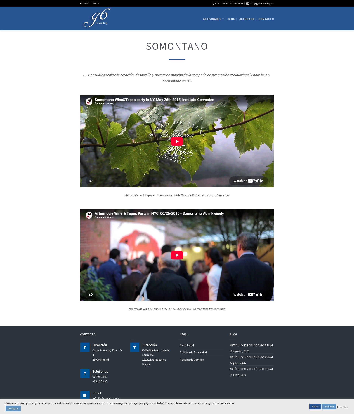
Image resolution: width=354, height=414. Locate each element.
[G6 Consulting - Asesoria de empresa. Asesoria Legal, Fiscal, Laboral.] (96, 18)
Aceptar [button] (315, 406)
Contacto (266, 19)
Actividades (212, 19)
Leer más (342, 407)
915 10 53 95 (99, 381)
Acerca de (246, 19)
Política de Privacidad (193, 352)
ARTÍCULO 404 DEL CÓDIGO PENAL (251, 345)
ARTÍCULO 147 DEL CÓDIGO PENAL (251, 357)
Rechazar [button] (329, 406)
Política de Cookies (192, 359)
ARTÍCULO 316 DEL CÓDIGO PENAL (251, 369)
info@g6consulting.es (106, 398)
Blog (231, 19)
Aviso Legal (187, 345)
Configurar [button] (13, 408)
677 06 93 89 (99, 376)
